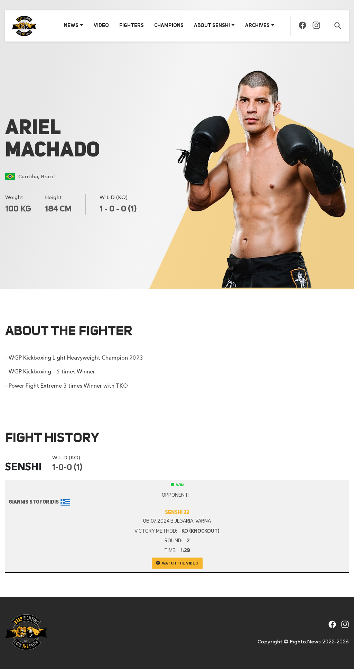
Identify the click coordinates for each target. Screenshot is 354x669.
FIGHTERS (131, 25)
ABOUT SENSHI (212, 25)
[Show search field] (338, 26)
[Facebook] (302, 27)
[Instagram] (316, 27)
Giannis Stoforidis (34, 502)
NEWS (71, 25)
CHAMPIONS (169, 25)
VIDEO (101, 25)
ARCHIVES (257, 25)
